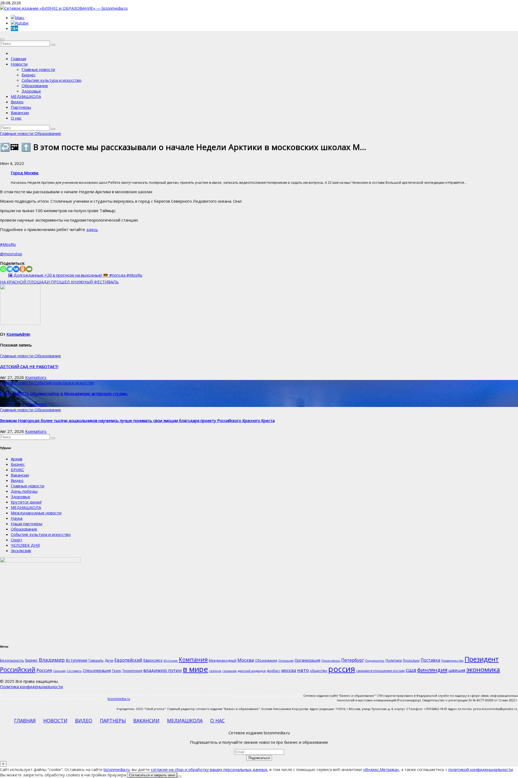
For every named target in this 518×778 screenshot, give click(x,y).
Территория (132, 670)
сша (411, 670)
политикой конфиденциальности (480, 769)
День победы (24, 491)
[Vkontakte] (16, 269)
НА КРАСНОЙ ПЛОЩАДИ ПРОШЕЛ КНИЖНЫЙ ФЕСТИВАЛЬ (59, 281)
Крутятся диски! (26, 502)
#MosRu (8, 244)
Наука (16, 518)
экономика (483, 669)
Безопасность (12, 660)
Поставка (430, 660)
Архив (16, 458)
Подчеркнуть (374, 661)
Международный (222, 660)
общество (318, 670)
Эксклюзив (21, 550)
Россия (44, 670)
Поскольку (411, 660)
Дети (109, 660)
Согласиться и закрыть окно (152, 775)
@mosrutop (11, 253)
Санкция (59, 671)
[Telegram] (9, 269)
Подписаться (259, 758)
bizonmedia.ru (119, 699)
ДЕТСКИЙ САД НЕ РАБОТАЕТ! (29, 366)
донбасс (273, 670)
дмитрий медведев (251, 671)
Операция (286, 661)
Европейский (128, 660)
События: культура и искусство (51, 80)
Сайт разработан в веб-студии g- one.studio (266, 695)
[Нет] (179, 776)
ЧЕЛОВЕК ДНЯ (25, 545)
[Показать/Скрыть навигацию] (2, 39)
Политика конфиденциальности (31, 686)
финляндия (432, 670)
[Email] (29, 269)
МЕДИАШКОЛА (26, 96)
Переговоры (330, 661)
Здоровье (31, 91)
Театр (116, 670)
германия (229, 671)
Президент (482, 659)
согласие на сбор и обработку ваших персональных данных (209, 769)
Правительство (452, 661)
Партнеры (21, 107)
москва (288, 670)
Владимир (52, 659)
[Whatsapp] (3, 269)
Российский (17, 669)
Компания (193, 659)
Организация (307, 660)
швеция (456, 670)
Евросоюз (152, 660)
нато (303, 670)
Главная (18, 58)
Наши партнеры (26, 523)
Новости (19, 64)
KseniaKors (35, 377)
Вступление (76, 660)
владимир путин (162, 670)
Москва (245, 660)
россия (341, 669)
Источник (170, 661)
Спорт (16, 539)
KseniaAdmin (18, 334)
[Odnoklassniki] (22, 269)
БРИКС (17, 469)
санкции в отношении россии (380, 670)
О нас (16, 118)
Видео (17, 101)
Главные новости (38, 69)
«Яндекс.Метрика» (381, 769)
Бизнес (29, 74)
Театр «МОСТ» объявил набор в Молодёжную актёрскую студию (64, 393)
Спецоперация (97, 670)
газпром (215, 671)
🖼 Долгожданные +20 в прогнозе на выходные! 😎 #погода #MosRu (75, 275)
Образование (35, 85)
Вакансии (20, 112)
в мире (195, 669)
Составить (74, 671)
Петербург (352, 660)
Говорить (96, 660)
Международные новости (36, 512)
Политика (394, 660)
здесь (92, 229)
